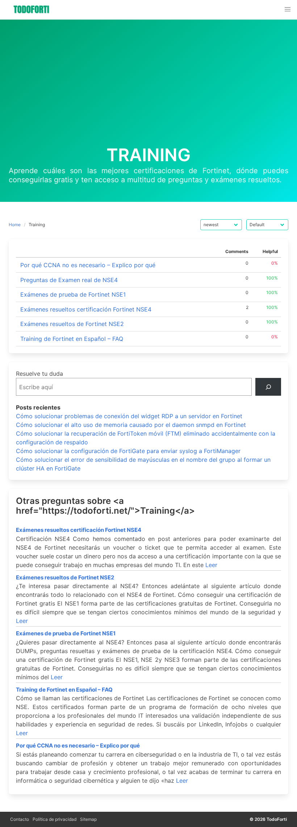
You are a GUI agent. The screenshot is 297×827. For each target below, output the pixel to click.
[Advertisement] (148, 91)
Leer (211, 565)
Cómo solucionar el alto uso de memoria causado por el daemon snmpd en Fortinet (131, 424)
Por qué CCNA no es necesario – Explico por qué (87, 265)
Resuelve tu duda (39, 373)
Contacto (19, 819)
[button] (287, 9)
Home (15, 224)
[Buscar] (268, 387)
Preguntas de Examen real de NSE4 (69, 280)
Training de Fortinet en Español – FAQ (71, 338)
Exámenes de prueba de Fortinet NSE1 (73, 294)
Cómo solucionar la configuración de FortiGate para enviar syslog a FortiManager (128, 451)
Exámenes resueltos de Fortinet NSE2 (72, 323)
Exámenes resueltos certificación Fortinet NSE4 (85, 309)
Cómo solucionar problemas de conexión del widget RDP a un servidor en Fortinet (129, 416)
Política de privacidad (54, 819)
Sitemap (88, 819)
